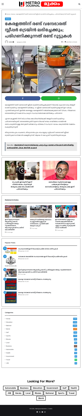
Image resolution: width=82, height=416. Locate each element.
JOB (7, 363)
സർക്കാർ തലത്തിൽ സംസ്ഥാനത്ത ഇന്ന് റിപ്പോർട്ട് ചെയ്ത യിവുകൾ (42, 257)
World (8, 329)
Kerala (13, 14)
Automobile (10, 349)
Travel (8, 360)
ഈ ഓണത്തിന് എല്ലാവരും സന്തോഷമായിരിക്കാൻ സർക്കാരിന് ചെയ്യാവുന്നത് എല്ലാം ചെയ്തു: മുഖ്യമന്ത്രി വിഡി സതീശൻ (65, 224)
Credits (50, 409)
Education (9, 322)
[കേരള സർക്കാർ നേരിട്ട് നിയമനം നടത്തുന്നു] (11, 284)
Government (10, 356)
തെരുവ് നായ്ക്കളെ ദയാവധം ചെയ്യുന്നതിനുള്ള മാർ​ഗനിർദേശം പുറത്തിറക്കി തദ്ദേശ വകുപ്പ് (40, 223)
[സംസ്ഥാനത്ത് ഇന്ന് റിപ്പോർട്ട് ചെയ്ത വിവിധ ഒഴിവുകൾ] (11, 251)
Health (8, 353)
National (8, 326)
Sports (8, 336)
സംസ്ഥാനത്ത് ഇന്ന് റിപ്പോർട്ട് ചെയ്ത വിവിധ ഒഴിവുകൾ (38, 249)
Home (8, 14)
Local (7, 343)
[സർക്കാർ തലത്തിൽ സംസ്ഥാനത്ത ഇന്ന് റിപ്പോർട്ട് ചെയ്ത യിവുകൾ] (11, 261)
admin (10, 42)
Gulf (7, 332)
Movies (8, 339)
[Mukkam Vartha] (41, 4)
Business (9, 346)
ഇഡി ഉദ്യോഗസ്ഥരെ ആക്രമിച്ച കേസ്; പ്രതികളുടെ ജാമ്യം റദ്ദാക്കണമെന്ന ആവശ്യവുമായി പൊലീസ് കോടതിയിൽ (14, 225)
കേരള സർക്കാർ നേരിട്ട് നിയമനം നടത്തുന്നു (34, 279)
